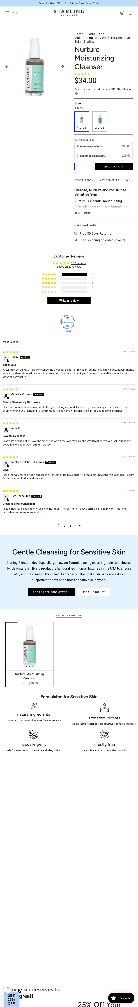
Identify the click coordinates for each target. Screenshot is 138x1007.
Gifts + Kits (96, 34)
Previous (6, 66)
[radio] (78, 146)
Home (78, 34)
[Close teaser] (20, 991)
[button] (82, 74)
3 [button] (70, 525)
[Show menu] (7, 13)
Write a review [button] (69, 300)
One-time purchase (91, 146)
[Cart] (130, 13)
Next (62, 66)
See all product (93, 592)
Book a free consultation (51, 592)
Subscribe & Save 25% (49, 3)
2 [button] (64, 525)
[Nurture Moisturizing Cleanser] (30, 646)
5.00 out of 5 (78, 263)
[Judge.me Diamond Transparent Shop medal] (67, 322)
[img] (11, 352)
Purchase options (84, 139)
